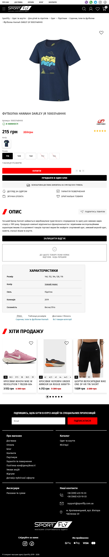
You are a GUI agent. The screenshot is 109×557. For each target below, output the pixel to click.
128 (19, 156)
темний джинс (51, 284)
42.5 (50, 377)
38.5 (27, 377)
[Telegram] (95, 2)
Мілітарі (64, 445)
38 (22, 377)
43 (56, 377)
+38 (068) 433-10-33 (77, 496)
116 (7, 156)
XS (89, 377)
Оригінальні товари (72, 196)
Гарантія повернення (73, 191)
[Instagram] (100, 2)
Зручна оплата (15, 196)
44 (60, 377)
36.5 (10, 377)
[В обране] (102, 33)
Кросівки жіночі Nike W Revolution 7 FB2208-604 (18, 383)
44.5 (65, 377)
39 (33, 377)
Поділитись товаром (95, 212)
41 (41, 377)
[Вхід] (91, 9)
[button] (101, 363)
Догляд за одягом (17, 191)
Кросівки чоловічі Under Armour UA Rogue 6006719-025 (55, 383)
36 (6, 377)
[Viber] (86, 2)
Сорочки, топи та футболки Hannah (32, 320)
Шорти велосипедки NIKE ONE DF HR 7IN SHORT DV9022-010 (90, 383)
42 (45, 377)
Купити (37, 171)
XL (84, 377)
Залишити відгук (55, 238)
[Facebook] (105, 2)
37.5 (16, 377)
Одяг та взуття (67, 440)
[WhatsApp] (91, 2)
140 (31, 156)
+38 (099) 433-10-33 (76, 493)
